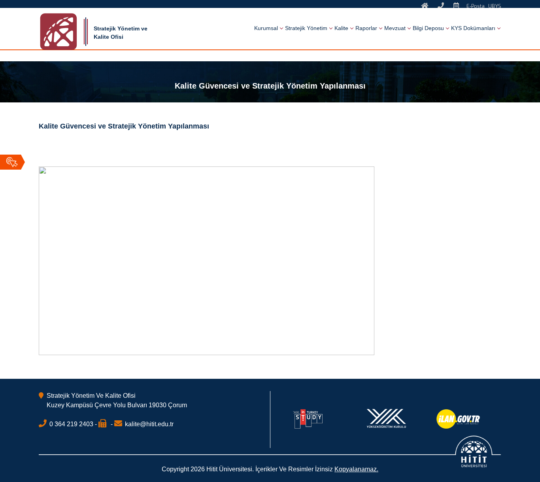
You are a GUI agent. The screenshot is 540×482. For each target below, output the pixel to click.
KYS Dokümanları (473, 28)
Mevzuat (395, 28)
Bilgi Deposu (428, 28)
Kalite (341, 28)
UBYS (494, 6)
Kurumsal (266, 28)
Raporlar (366, 28)
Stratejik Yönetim (306, 28)
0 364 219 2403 (71, 424)
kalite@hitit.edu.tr (149, 424)
